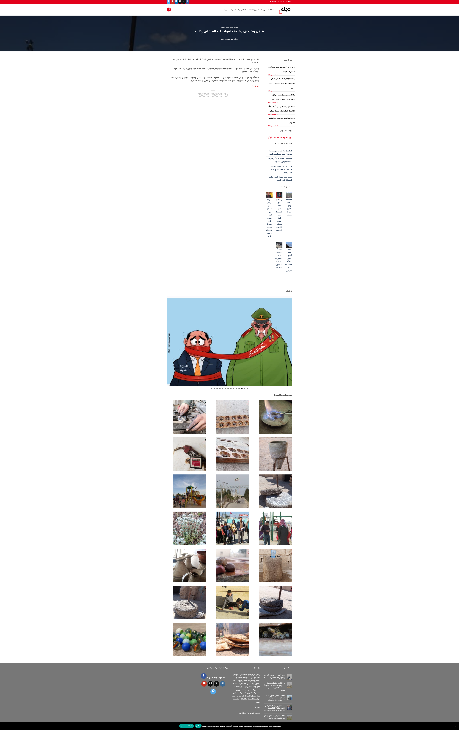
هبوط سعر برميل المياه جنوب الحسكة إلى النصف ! (280, 179)
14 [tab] (211, 388)
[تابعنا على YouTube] (172, 2)
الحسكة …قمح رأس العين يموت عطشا (289, 207)
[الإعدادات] (455, 727)
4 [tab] (239, 388)
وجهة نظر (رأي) (228, 10)
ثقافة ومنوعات (241, 10)
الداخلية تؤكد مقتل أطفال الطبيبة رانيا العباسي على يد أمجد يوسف (280, 169)
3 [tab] (242, 388)
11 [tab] (220, 388)
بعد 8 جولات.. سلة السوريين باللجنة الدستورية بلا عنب (278, 258)
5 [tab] (236, 388)
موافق (198, 725)
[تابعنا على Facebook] (187, 2)
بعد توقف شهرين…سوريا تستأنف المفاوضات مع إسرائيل (288, 260)
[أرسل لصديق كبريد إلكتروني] (217, 95)
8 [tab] (228, 388)
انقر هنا (257, 707)
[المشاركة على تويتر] (221, 95)
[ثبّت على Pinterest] (213, 95)
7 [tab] (231, 388)
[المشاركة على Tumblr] (204, 95)
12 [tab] (217, 388)
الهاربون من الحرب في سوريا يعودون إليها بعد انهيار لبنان (280, 152)
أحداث (272, 10)
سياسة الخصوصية (186, 725)
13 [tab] (214, 388)
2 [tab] (244, 388)
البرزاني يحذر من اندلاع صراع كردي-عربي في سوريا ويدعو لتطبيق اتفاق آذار (269, 218)
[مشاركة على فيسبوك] (226, 95)
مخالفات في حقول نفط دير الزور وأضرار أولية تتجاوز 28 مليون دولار (275, 698)
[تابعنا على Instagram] (222, 684)
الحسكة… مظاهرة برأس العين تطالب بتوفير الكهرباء (280, 160)
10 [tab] (222, 388)
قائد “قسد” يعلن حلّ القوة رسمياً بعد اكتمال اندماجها (274, 676)
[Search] (169, 9)
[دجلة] (285, 10)
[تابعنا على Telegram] (168, 2)
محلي (223, 27)
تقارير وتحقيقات (254, 10)
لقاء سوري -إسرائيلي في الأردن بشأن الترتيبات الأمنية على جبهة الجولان (274, 708)
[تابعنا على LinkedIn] (176, 2)
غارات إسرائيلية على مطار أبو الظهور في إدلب (274, 717)
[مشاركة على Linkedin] (208, 95)
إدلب (231, 27)
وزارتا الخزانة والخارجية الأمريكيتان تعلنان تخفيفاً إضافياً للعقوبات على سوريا (282, 83)
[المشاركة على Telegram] (200, 95)
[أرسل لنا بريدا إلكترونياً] (180, 2)
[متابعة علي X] (216, 684)
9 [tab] (225, 388)
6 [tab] (233, 388)
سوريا (264, 10)
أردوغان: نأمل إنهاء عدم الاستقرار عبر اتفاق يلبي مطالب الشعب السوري (279, 215)
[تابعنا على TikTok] (184, 2)
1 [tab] (247, 388)
